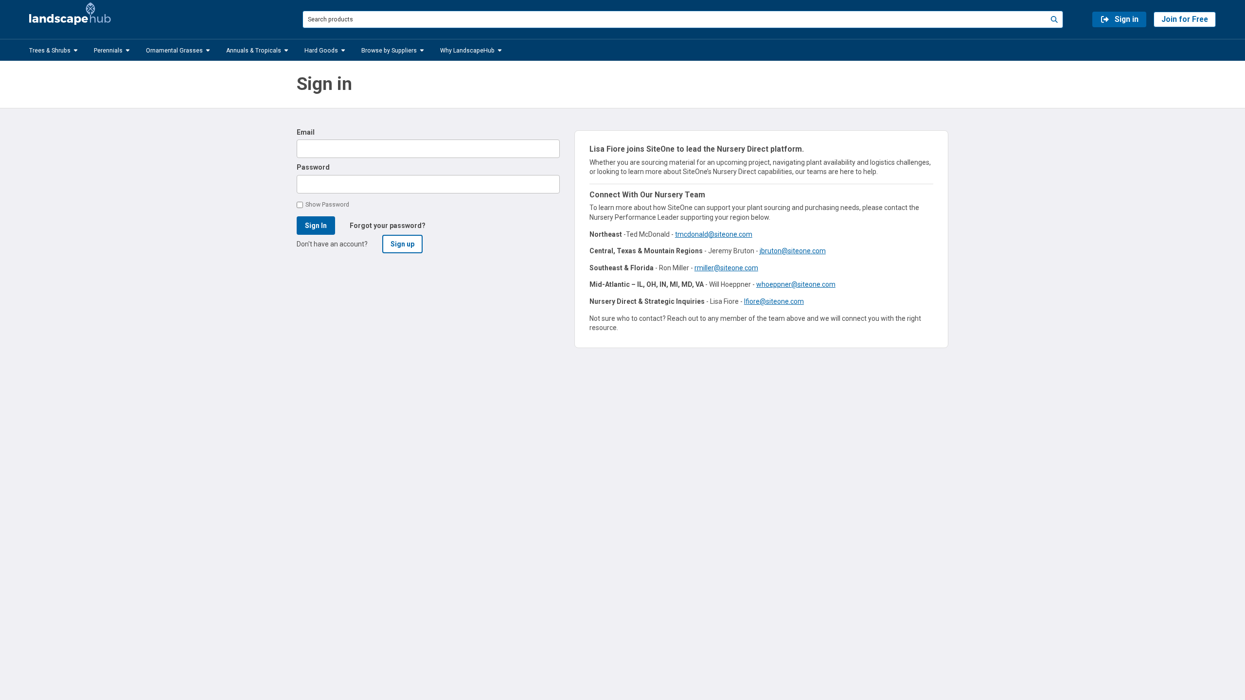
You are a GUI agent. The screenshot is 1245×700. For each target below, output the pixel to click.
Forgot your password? (388, 225)
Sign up (402, 244)
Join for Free (1184, 19)
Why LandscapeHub (467, 50)
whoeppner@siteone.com (796, 284)
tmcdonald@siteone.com (713, 234)
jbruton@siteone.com (793, 251)
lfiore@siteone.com (774, 301)
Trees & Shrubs (50, 50)
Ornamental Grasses (174, 50)
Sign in (1126, 19)
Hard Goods (321, 50)
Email (306, 132)
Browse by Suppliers (389, 50)
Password (313, 167)
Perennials (108, 50)
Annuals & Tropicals (253, 50)
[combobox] (683, 19)
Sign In (316, 225)
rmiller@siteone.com (726, 268)
